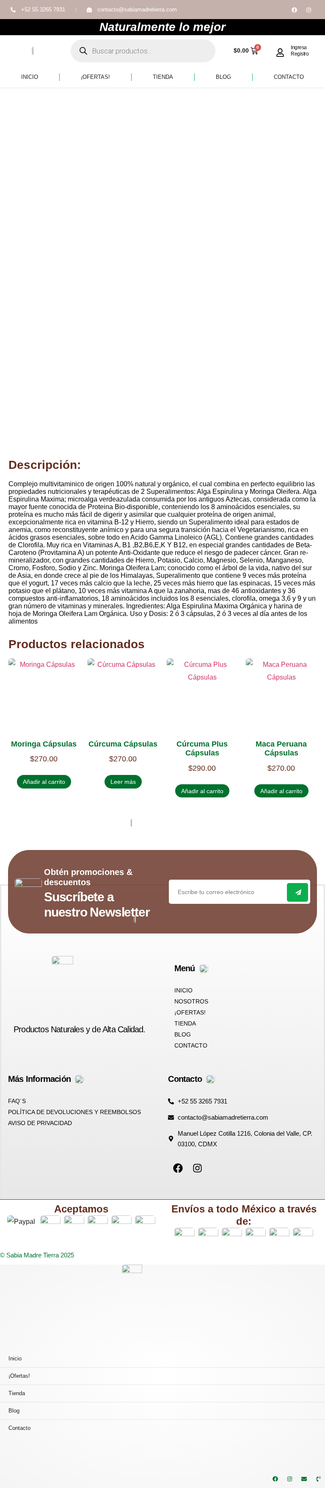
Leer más (123, 781)
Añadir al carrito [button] (44, 781)
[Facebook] (294, 9)
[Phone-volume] (318, 1478)
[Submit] (297, 892)
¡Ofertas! (95, 77)
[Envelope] (303, 1478)
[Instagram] (308, 9)
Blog (223, 77)
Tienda (163, 77)
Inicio (29, 77)
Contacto (289, 77)
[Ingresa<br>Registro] (280, 52)
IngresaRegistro (299, 50)
